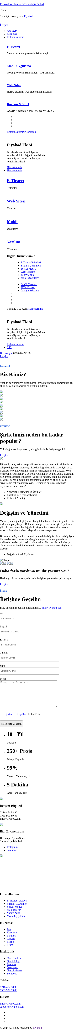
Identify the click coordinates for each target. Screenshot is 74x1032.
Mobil (12, 221)
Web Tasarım (28, 271)
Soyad (3, 626)
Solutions (12, 973)
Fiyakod (28, 16)
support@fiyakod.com (12, 1006)
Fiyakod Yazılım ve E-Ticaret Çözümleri (22, 4)
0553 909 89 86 (8, 990)
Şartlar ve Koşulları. (16, 714)
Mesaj (3, 678)
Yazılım (13, 242)
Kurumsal (12, 33)
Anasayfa (12, 30)
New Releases (14, 970)
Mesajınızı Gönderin (11, 724)
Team (10, 944)
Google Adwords (30, 290)
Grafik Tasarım (29, 284)
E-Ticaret (13, 47)
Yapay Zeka (27, 274)
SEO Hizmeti (28, 287)
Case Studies (14, 958)
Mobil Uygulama (19, 66)
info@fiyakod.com (52, 607)
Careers (11, 938)
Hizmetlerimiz (14, 167)
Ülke (2, 665)
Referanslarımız (15, 37)
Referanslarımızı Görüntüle (21, 131)
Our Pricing (13, 961)
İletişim (4, 25)
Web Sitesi (14, 85)
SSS (9, 347)
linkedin (11, 850)
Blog (9, 929)
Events (10, 941)
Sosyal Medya (28, 268)
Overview (12, 967)
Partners (11, 935)
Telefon (4, 652)
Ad (1, 613)
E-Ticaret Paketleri (31, 262)
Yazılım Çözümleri (31, 265)
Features (11, 964)
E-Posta (4, 639)
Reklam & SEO (18, 104)
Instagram (12, 847)
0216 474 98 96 (8, 987)
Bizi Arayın (6, 353)
